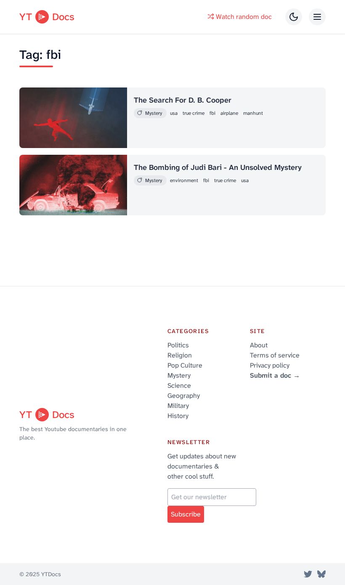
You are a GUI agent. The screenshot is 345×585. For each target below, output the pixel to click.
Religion (179, 355)
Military (178, 405)
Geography (183, 395)
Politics (178, 345)
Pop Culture (184, 365)
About (259, 345)
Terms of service (275, 355)
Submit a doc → (275, 375)
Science (179, 385)
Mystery (179, 375)
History (177, 415)
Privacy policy (269, 365)
